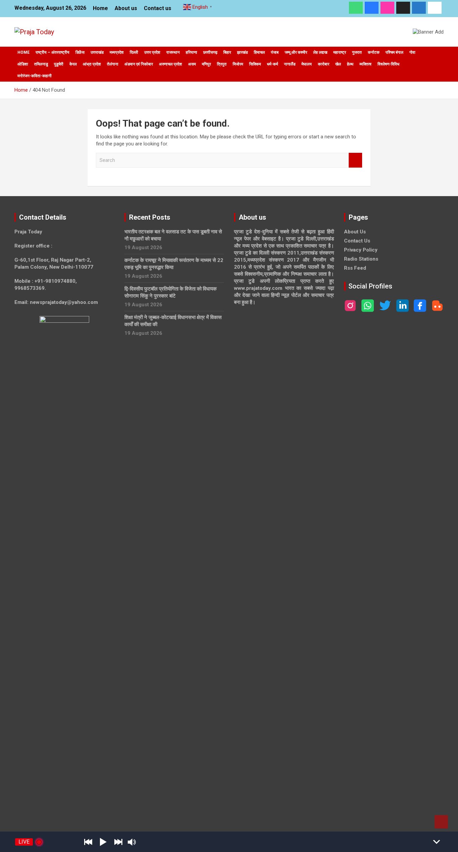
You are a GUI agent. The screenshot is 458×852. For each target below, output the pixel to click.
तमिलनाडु (41, 64)
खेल (338, 64)
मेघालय (306, 64)
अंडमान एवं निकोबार (138, 64)
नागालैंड (289, 64)
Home (100, 8)
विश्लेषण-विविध (388, 64)
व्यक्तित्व (365, 64)
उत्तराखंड (97, 52)
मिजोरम (238, 64)
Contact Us (357, 241)
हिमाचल (259, 52)
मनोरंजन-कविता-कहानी (34, 76)
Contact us (157, 8)
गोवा (412, 52)
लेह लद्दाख (320, 52)
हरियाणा (191, 52)
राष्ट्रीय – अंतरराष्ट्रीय (52, 52)
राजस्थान (173, 52)
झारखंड (242, 52)
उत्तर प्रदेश (152, 52)
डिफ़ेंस (79, 52)
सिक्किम (255, 64)
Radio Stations (361, 259)
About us (126, 8)
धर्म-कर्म (272, 64)
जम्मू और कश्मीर (296, 52)
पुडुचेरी (58, 64)
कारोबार (323, 64)
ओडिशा (22, 64)
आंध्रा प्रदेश (92, 64)
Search (355, 160)
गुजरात (357, 52)
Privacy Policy (361, 250)
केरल (73, 64)
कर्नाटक (374, 52)
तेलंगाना (112, 64)
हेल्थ (350, 64)
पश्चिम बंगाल (394, 52)
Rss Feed (355, 268)
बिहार (227, 52)
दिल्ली (134, 52)
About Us (355, 232)
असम (192, 64)
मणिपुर (206, 64)
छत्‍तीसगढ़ (210, 52)
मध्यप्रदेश (117, 52)
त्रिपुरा (222, 64)
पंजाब (275, 52)
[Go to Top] (441, 821)
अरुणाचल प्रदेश (170, 64)
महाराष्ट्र (339, 52)
